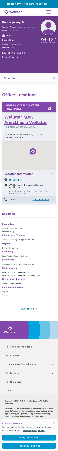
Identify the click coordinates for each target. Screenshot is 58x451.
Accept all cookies (29, 445)
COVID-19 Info (17, 180)
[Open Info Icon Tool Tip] (49, 108)
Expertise (9, 78)
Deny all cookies (29, 437)
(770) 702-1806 (41, 199)
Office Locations (19, 94)
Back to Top (28, 309)
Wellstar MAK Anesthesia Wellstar (25, 119)
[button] (29, 199)
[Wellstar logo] (13, 12)
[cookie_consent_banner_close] (54, 423)
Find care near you (27, 3)
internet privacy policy (34, 430)
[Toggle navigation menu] (52, 78)
